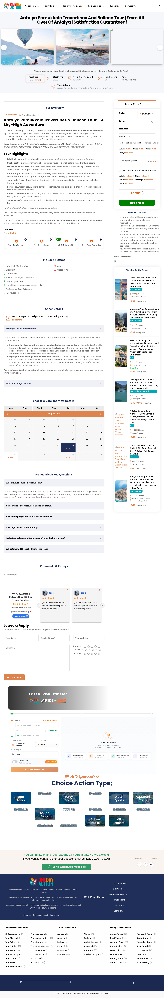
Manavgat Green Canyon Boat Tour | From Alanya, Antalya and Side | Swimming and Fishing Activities (144, 384)
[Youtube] (151, 864)
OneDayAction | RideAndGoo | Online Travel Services (20, 597)
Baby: (122, 153)
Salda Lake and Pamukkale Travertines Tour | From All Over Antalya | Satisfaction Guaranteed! (143, 282)
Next (160, 47)
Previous (4, 47)
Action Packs (63, 88)
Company (130, 6)
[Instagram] (139, 864)
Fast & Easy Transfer (48, 694)
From (31, 80)
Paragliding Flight (129, 161)
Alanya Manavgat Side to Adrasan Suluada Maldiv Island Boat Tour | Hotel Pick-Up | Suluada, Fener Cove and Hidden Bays (144, 482)
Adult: (122, 149)
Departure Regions (72, 6)
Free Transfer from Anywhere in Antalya (139, 170)
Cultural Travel (77, 88)
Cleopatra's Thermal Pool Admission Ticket (140, 143)
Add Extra (124, 136)
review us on (19, 616)
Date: (122, 113)
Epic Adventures (93, 88)
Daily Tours (50, 6)
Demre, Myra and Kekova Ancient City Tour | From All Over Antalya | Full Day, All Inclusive (143, 449)
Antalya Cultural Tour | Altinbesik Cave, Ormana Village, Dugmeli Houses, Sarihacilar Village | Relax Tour (142, 417)
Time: (122, 121)
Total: (135, 193)
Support (114, 6)
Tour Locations (95, 6)
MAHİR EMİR (58, 593)
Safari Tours (107, 88)
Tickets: (123, 128)
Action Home (31, 6)
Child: (135, 149)
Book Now (137, 203)
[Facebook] (145, 864)
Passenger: (139, 179)
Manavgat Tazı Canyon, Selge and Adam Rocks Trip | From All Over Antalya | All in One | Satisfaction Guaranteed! (144, 313)
